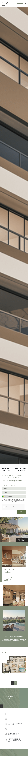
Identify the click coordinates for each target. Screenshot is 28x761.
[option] (14, 556)
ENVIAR (21, 511)
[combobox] (5, 496)
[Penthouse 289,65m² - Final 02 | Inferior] (14, 665)
